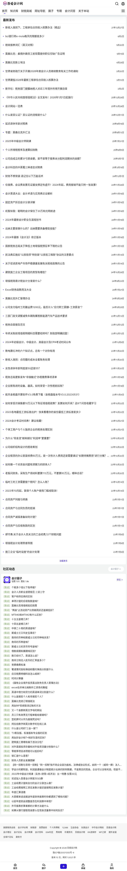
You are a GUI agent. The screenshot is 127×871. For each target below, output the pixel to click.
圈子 (51, 11)
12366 (65, 827)
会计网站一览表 (14, 106)
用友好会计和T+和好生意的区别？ (29, 737)
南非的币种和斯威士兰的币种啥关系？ (31, 637)
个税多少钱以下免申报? (24, 587)
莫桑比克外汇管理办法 (17, 298)
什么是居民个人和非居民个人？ (28, 696)
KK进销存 (92, 832)
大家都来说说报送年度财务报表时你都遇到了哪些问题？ (40, 796)
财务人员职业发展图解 (23, 760)
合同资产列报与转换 (16, 499)
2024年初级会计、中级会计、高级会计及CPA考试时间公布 (38, 342)
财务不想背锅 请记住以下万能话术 (24, 176)
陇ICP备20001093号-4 (63, 852)
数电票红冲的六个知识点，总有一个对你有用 (30, 350)
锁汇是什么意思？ (21, 755)
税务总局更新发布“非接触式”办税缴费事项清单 (31, 377)
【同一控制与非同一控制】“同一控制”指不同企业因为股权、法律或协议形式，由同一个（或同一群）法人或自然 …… (67, 764)
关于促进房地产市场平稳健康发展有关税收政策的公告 (35, 263)
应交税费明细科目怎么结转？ (27, 673)
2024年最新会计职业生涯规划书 (23, 219)
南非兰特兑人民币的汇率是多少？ (29, 660)
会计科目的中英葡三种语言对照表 (23, 167)
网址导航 (40, 11)
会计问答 (70, 11)
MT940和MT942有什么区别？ (27, 614)
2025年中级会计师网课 (18, 141)
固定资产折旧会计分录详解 (20, 202)
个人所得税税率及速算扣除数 (21, 149)
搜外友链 (113, 832)
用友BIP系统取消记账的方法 (26, 705)
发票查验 (43, 827)
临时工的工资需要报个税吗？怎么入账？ (27, 481)
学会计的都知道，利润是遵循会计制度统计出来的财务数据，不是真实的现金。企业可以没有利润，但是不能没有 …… (67, 769)
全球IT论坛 (8, 837)
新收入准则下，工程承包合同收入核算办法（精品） (33, 27)
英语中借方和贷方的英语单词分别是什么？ (34, 692)
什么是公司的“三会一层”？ (25, 728)
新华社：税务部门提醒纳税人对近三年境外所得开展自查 (36, 88)
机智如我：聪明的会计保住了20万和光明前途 (30, 211)
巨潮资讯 (68, 832)
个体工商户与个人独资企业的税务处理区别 (28, 429)
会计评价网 (23, 827)
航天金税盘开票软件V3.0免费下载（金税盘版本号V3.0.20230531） (43, 394)
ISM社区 (49, 832)
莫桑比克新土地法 (15, 62)
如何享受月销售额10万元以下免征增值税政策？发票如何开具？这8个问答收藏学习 (50, 403)
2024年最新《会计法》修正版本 (23, 237)
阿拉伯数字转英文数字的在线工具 (29, 723)
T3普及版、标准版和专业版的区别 (29, 732)
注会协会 (75, 827)
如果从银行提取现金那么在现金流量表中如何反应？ (38, 810)
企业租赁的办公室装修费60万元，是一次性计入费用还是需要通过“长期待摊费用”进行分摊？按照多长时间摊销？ (56, 455)
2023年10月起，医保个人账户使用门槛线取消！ (32, 490)
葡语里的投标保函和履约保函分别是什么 (32, 669)
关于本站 (83, 11)
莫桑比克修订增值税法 (23, 701)
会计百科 (39, 832)
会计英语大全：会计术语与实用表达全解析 (28, 193)
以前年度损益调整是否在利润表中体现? (32, 801)
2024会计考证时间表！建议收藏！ (24, 420)
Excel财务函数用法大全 (18, 289)
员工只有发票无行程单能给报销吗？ (30, 714)
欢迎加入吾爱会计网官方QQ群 (27, 778)
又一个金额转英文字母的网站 (27, 710)
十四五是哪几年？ (21, 623)
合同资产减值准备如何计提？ (21, 516)
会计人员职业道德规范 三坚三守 (28, 592)
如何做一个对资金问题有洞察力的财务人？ (28, 464)
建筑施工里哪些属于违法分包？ (28, 742)
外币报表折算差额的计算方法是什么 (30, 805)
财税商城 (26, 11)
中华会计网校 (98, 827)
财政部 (33, 827)
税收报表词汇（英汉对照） (20, 45)
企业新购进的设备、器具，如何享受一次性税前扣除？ (35, 385)
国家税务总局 (9, 827)
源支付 (19, 837)
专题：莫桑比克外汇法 (17, 132)
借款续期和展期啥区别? (24, 651)
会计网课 (28, 832)
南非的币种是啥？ (21, 641)
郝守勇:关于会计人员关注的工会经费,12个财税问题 (33, 534)
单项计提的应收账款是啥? (25, 601)
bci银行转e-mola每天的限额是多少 (24, 36)
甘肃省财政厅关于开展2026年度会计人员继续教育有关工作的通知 (41, 71)
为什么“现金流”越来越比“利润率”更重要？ (28, 438)
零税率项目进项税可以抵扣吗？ (28, 751)
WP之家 (102, 832)
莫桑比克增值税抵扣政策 (24, 605)
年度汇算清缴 (18, 792)
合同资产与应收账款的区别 (20, 525)
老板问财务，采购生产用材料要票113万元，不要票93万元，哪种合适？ (44, 473)
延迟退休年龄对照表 (16, 123)
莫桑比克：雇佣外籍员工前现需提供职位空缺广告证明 (35, 53)
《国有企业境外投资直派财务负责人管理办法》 (36, 682)
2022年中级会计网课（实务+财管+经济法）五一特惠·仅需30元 (44, 773)
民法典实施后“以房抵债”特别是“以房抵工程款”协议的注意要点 (39, 254)
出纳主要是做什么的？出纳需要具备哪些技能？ (31, 228)
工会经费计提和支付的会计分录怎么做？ (32, 783)
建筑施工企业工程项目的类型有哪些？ (26, 272)
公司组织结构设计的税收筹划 (21, 447)
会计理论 (7, 832)
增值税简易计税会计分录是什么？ (23, 280)
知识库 (14, 11)
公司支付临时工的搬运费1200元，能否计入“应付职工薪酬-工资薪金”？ (44, 307)
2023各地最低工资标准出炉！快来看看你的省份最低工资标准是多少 (43, 412)
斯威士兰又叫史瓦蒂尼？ (24, 632)
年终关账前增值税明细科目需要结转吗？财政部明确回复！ (37, 333)
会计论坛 (18, 832)
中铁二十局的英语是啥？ (24, 628)
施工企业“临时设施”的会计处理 (22, 551)
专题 (59, 11)
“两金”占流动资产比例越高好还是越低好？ (33, 610)
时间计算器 (17, 678)
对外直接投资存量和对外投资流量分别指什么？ (36, 746)
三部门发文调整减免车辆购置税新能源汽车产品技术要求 (36, 315)
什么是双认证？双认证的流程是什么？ (26, 114)
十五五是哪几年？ (21, 619)
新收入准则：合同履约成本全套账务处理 (27, 359)
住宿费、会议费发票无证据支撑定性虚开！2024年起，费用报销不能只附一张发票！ (51, 184)
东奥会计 (85, 827)
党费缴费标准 (18, 664)
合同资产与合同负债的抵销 (20, 508)
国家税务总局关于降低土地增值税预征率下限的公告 (33, 246)
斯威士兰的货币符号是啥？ (25, 646)
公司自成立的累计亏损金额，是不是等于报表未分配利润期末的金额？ (43, 158)
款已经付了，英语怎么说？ (25, 655)
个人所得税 (55, 827)
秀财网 (59, 832)
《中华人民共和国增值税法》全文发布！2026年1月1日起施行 (39, 97)
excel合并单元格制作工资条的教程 (29, 687)
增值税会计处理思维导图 (19, 543)
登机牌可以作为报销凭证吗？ (27, 719)
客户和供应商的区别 (22, 596)
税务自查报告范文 (15, 324)
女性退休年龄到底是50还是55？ (23, 368)
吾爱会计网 (111, 827)
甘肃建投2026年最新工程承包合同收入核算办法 (31, 79)
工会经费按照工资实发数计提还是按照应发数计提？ (38, 787)
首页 (4, 11)
